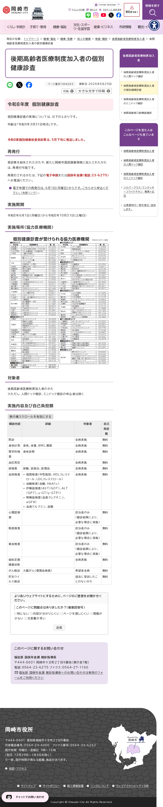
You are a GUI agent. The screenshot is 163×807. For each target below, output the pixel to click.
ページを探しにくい (76, 613)
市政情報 (125, 26)
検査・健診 (101, 39)
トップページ (31, 39)
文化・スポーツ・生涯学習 (81, 26)
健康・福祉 (60, 26)
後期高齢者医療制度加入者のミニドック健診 (139, 101)
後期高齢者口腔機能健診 (138, 113)
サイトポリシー (51, 786)
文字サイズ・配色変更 (112, 9)
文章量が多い (36, 618)
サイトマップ (28, 786)
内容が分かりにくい (46, 613)
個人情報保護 (75, 786)
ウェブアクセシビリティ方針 (132, 786)
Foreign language (107, 5)
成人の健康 (84, 39)
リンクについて (100, 786)
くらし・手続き (16, 26)
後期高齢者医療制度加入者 (128, 39)
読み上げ (93, 9)
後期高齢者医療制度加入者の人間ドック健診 (139, 74)
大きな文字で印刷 (91, 91)
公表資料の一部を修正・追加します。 (140, 207)
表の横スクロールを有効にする (30, 416)
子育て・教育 (38, 26)
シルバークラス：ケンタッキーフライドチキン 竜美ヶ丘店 (139, 191)
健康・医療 (66, 39)
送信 (59, 627)
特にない (23, 613)
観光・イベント (147, 26)
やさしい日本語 (78, 9)
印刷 (66, 91)
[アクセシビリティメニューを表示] (154, 25)
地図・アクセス (18, 768)
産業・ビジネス (103, 26)
